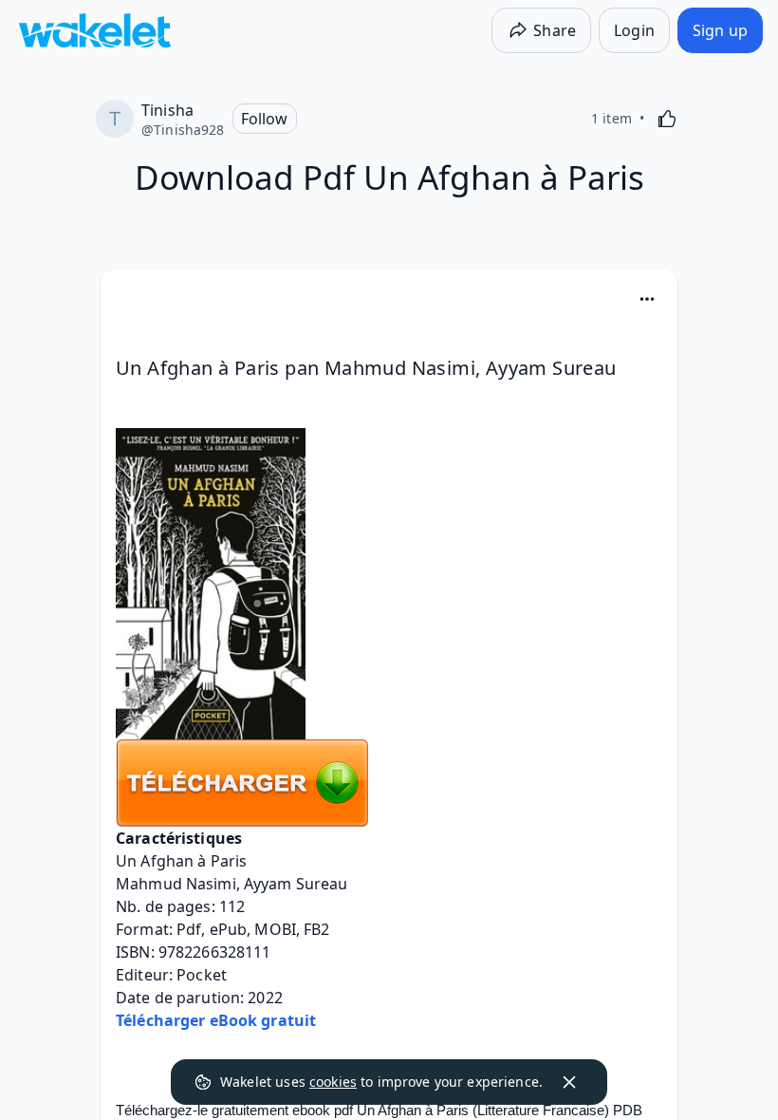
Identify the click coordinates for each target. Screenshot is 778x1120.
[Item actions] (647, 299)
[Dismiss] (569, 1082)
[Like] (667, 118)
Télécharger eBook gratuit (216, 1020)
